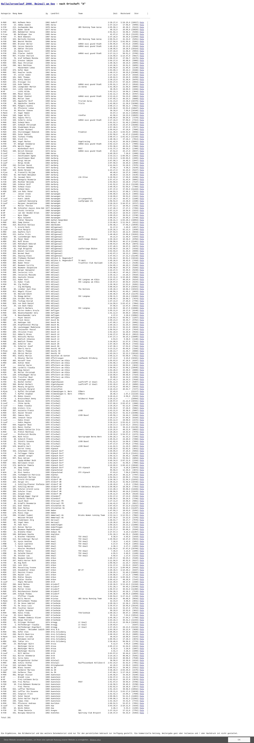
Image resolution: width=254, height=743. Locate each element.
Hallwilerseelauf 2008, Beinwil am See (28, 4)
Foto (142, 23)
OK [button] (239, 740)
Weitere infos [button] (95, 740)
